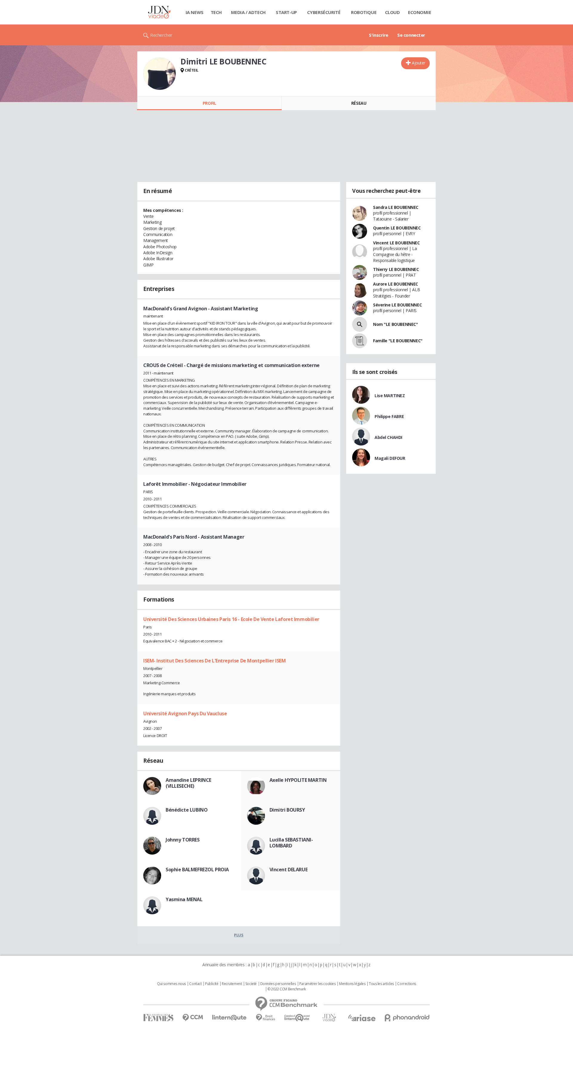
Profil (209, 103)
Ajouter (418, 63)
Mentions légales (352, 984)
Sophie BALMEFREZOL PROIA (197, 869)
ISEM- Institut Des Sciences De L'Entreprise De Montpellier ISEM (214, 660)
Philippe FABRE (389, 416)
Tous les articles (381, 984)
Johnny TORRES (183, 839)
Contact (195, 984)
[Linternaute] (229, 1018)
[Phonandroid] (407, 1017)
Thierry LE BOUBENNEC (396, 269)
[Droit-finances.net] (265, 1017)
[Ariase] (361, 1018)
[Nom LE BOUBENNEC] (359, 324)
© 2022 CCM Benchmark (286, 989)
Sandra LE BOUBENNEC (395, 207)
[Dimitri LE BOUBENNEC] (159, 73)
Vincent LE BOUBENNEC (396, 243)
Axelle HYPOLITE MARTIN (298, 780)
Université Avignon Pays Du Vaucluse (185, 713)
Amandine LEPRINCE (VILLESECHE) (188, 783)
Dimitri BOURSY (287, 810)
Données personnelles (278, 984)
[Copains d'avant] (297, 1017)
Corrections (406, 984)
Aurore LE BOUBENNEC (395, 284)
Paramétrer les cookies (317, 984)
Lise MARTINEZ (390, 395)
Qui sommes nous (171, 984)
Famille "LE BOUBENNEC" (398, 340)
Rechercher (161, 35)
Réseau (358, 103)
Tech (216, 12)
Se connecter (411, 35)
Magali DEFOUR (390, 458)
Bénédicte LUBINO (186, 810)
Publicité (211, 984)
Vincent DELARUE (288, 869)
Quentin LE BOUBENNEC (397, 228)
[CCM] (192, 1017)
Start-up (286, 12)
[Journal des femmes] (158, 1017)
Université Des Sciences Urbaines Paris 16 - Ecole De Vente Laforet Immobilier (231, 619)
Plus (238, 935)
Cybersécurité (324, 12)
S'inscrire (378, 35)
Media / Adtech (248, 12)
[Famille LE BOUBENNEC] (359, 340)
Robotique (363, 12)
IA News (195, 12)
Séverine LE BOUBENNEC (397, 305)
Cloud (392, 12)
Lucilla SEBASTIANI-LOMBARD (291, 842)
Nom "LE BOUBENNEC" (395, 324)
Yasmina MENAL (184, 899)
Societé (251, 984)
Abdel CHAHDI (388, 437)
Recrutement (232, 984)
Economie (419, 12)
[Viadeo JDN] (329, 1017)
